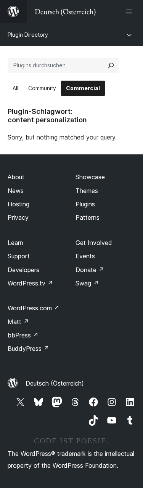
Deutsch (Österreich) (55, 383)
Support (19, 256)
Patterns (88, 217)
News (16, 191)
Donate (90, 270)
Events (85, 256)
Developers (23, 270)
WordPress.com (33, 308)
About (16, 177)
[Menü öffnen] (131, 11)
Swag (87, 283)
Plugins (85, 204)
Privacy (18, 217)
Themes (87, 191)
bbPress (23, 335)
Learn (15, 242)
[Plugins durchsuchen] (111, 65)
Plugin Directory (28, 34)
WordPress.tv (30, 283)
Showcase (90, 177)
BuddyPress (28, 348)
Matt (18, 322)
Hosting (18, 204)
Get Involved (94, 242)
